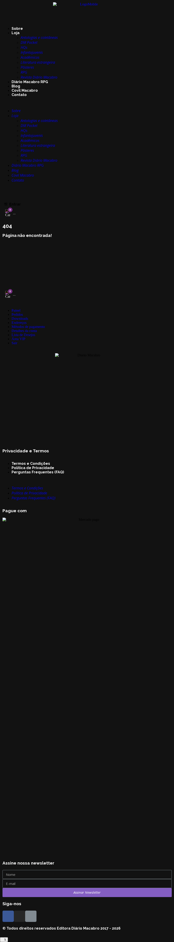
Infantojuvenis (32, 52)
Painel (16, 310)
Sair (14, 343)
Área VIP (18, 339)
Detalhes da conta (24, 331)
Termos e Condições (31, 463)
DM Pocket (29, 42)
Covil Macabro (25, 90)
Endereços (19, 323)
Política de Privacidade (33, 468)
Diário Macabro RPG (30, 82)
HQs (24, 47)
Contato (19, 95)
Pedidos (17, 314)
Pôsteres (27, 67)
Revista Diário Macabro (39, 77)
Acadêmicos (30, 57)
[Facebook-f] (8, 916)
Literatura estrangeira (38, 62)
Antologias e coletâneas (39, 37)
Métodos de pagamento (28, 327)
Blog (16, 86)
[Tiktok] (30, 916)
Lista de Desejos (23, 335)
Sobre (17, 28)
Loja (15, 33)
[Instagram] (19, 916)
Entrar (15, 204)
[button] (87, 103)
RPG (24, 72)
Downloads (20, 318)
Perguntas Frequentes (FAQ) (38, 472)
